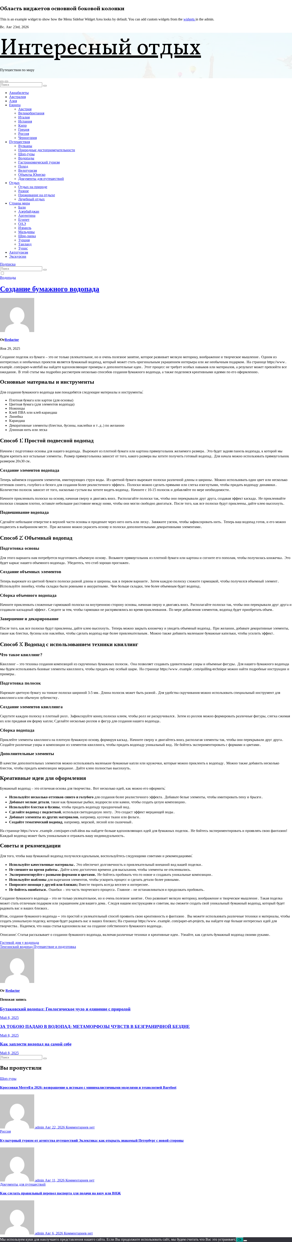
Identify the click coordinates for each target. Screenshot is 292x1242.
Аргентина (26, 215)
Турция (24, 240)
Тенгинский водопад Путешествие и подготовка (38, 947)
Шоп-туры (26, 154)
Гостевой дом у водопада (19, 943)
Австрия (24, 109)
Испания (25, 121)
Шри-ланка (27, 236)
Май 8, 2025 (9, 1018)
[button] (2, 81)
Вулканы (25, 146)
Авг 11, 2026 (55, 1180)
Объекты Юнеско (31, 174)
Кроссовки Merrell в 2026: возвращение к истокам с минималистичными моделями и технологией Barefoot (88, 1087)
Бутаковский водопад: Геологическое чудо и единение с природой (65, 1009)
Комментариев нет (80, 1127)
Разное (23, 191)
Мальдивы (26, 232)
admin (39, 1127)
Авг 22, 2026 (55, 1127)
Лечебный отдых (31, 199)
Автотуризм (18, 252)
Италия (24, 117)
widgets (189, 19)
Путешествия (19, 142)
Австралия (17, 97)
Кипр (22, 125)
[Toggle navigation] (6, 81)
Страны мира (19, 203)
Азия (13, 101)
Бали (22, 207)
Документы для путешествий (41, 179)
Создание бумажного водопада (49, 289)
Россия (23, 134)
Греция (23, 129)
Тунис (23, 248)
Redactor (12, 340)
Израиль (24, 228)
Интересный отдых (100, 48)
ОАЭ (22, 224)
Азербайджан (28, 211)
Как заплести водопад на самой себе (35, 1044)
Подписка (8, 264)
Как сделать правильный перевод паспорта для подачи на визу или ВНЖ (60, 1193)
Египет (23, 220)
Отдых (14, 183)
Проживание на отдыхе (36, 195)
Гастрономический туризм (39, 162)
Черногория (27, 138)
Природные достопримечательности (46, 150)
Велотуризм (27, 170)
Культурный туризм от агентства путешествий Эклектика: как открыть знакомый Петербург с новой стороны (92, 1140)
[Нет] (245, 1240)
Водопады (26, 158)
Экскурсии (17, 256)
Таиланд (24, 244)
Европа (15, 105)
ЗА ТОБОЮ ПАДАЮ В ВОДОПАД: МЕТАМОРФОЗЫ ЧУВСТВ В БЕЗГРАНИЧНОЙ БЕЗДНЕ (95, 1026)
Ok (240, 1239)
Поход (23, 166)
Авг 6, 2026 (54, 1233)
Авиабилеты (19, 93)
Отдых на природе (32, 187)
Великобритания (31, 113)
